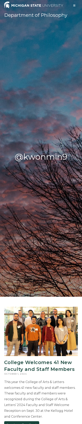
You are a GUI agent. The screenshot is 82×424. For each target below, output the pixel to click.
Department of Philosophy (35, 15)
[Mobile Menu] (74, 5)
